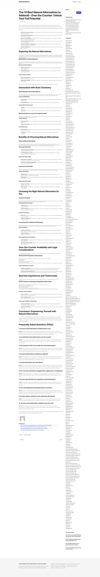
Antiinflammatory (69, 77)
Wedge (67, 520)
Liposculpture (68, 252)
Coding (67, 138)
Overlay (67, 325)
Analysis (67, 50)
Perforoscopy (68, 346)
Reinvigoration (68, 404)
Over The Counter (22, 9)
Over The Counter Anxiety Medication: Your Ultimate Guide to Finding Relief (39, 425)
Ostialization (68, 320)
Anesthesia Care (69, 54)
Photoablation (68, 350)
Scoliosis (67, 431)
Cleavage (67, 117)
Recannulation (68, 385)
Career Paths (68, 108)
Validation (67, 515)
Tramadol (67, 498)
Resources (68, 409)
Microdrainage (68, 281)
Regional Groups (69, 403)
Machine (67, 258)
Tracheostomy (68, 491)
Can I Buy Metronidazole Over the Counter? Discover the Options (36, 428)
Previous (21, 439)
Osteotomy (68, 319)
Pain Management (69, 331)
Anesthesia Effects (69, 58)
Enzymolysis (68, 195)
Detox (67, 173)
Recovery (67, 395)
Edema (67, 189)
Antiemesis (68, 75)
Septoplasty (68, 436)
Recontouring (68, 393)
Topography (68, 490)
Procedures (68, 369)
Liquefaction (68, 254)
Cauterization (68, 109)
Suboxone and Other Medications (72, 466)
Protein (67, 376)
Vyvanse (67, 518)
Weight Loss (68, 522)
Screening (68, 433)
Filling (67, 203)
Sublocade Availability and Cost (72, 458)
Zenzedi (67, 526)
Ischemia (67, 241)
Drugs (67, 186)
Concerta (67, 141)
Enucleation (68, 193)
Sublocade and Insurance (71, 452)
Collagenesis (68, 140)
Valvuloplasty (68, 517)
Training (67, 493)
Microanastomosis (69, 279)
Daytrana (67, 159)
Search (67, 9)
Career (67, 105)
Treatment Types (69, 504)
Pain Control (68, 330)
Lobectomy (68, 257)
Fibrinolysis (68, 201)
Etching (67, 198)
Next (60, 439)
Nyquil (67, 312)
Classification (68, 116)
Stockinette (68, 446)
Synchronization (69, 485)
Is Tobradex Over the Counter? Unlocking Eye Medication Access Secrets (72, 30)
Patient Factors (69, 338)
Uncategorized (68, 512)
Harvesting (68, 216)
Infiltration (68, 233)
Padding (67, 328)
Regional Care (68, 401)
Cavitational (68, 111)
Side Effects (68, 442)
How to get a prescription (71, 219)
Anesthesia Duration (70, 56)
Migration (67, 285)
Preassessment (69, 360)
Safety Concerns (69, 425)
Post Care (67, 357)
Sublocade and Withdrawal (71, 457)
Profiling (67, 373)
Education (68, 190)
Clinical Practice (69, 125)
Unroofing (68, 514)
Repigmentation (69, 406)
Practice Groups (69, 358)
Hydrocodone (68, 222)
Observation (68, 314)
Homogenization (69, 217)
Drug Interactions (69, 182)
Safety (67, 423)
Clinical (67, 119)
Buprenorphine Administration (71, 91)
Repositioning (68, 407)
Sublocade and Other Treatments (72, 455)
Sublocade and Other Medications (72, 453)
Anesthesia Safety (69, 70)
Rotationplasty (68, 420)
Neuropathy (68, 309)
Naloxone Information (70, 303)
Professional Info (69, 371)
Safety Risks (68, 426)
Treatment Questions (70, 503)
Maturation (68, 266)
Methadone (68, 274)
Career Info (68, 106)
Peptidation (68, 341)
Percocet (67, 344)
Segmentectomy (69, 434)
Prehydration (68, 361)
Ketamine (67, 246)
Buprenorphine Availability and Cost (73, 98)
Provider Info (68, 379)
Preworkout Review (69, 366)
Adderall (67, 43)
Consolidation (68, 143)
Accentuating (68, 42)
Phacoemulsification (70, 347)
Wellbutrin (68, 523)
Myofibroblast (68, 292)
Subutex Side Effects (70, 480)
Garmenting (68, 209)
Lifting (67, 251)
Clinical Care (68, 121)
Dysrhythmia (68, 187)
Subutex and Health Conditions (72, 474)
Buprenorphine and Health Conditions (73, 93)
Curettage (68, 154)
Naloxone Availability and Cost (72, 301)
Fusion (67, 208)
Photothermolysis (69, 352)
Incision (67, 230)
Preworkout (68, 365)
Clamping (67, 114)
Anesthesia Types (69, 74)
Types (67, 509)
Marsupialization (69, 265)
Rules (67, 422)
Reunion (67, 412)
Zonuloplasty (68, 528)
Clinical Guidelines (69, 124)
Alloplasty (67, 47)
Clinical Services (69, 130)
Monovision (68, 289)
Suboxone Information (70, 469)
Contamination (68, 144)
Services (67, 438)
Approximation (68, 80)
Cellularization (68, 113)
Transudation (68, 501)
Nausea (67, 308)
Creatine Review (69, 149)
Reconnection (68, 390)
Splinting (67, 444)
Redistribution (68, 396)
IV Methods (68, 243)
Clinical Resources (69, 129)
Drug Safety (68, 184)
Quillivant (67, 382)
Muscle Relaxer (69, 290)
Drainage (67, 181)
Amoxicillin (68, 48)
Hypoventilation (69, 225)
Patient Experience (69, 336)
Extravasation (68, 200)
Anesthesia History (69, 61)
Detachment (68, 171)
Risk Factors (68, 417)
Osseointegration (69, 316)
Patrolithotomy (68, 339)
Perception (68, 342)
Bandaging (68, 85)
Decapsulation (68, 163)
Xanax (67, 525)
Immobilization (68, 228)
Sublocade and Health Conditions (72, 450)
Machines (67, 262)
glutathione (68, 213)
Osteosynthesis (69, 317)
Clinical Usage (68, 133)
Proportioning (68, 374)
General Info (68, 211)
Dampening (68, 157)
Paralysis (67, 333)
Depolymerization (69, 168)
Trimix (67, 506)
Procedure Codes (69, 368)
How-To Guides (69, 220)
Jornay (67, 244)
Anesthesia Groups (69, 59)
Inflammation (68, 235)
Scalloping (68, 428)
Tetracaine (68, 488)
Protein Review (68, 377)
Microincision (68, 282)
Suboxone (68, 461)
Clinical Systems (69, 132)
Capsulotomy (68, 103)
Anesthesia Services (70, 72)
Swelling (67, 484)
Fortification (68, 206)
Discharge (68, 176)
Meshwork (68, 270)
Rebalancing (68, 384)
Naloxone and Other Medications (72, 300)
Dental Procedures (69, 167)
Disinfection (68, 178)
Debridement (68, 160)
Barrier (67, 86)
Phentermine (68, 349)
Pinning (67, 354)
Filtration (67, 205)
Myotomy (67, 295)
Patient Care (68, 335)
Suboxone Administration (70, 463)
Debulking (68, 162)
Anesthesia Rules (69, 69)
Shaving (67, 441)
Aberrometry (68, 40)
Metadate (67, 271)
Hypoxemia (68, 227)
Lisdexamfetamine (69, 255)
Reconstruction (69, 392)
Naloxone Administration (70, 296)
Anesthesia (68, 53)
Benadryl (67, 88)
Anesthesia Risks (69, 67)
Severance (68, 439)
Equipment (68, 197)
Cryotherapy (68, 152)
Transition (67, 499)
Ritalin (67, 419)
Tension (67, 487)
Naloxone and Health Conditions (72, 298)
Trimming (67, 507)
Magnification (68, 263)
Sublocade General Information (72, 460)
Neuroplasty (68, 311)
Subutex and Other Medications (72, 476)
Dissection (68, 179)
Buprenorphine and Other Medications (73, 95)
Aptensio (67, 81)
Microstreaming (69, 284)
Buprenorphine (68, 89)
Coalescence (68, 136)
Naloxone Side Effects (70, 304)
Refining (67, 398)
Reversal (67, 414)
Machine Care (68, 260)
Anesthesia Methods (70, 62)
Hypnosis (67, 224)
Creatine (67, 148)
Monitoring (68, 287)
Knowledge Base (69, 247)
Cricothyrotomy (69, 151)
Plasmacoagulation (69, 355)
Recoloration (68, 388)
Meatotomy (68, 268)
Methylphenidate (69, 278)
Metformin (68, 273)
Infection (67, 232)
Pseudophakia (68, 381)
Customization (68, 155)
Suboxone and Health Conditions (72, 465)
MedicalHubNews (24, 2)
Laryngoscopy (68, 249)
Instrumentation (69, 238)
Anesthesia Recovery (70, 66)
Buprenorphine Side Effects (71, 102)
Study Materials (69, 447)
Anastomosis (68, 51)
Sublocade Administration (71, 449)
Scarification (68, 430)
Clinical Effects (68, 122)
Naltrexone (68, 306)
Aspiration (68, 83)
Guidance (67, 214)
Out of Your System (69, 322)
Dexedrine (68, 174)
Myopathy (68, 293)
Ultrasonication (69, 510)
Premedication (68, 363)
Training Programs (69, 495)
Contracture (68, 146)
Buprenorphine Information (71, 100)
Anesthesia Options (69, 64)
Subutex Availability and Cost (71, 477)
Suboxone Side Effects (70, 471)
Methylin (67, 276)
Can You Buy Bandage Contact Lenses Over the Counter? (35, 429)
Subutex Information (70, 479)
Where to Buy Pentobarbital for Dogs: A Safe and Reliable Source (36, 426)
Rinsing (67, 415)
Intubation (68, 239)
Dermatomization (69, 170)
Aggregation (68, 45)
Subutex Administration (70, 472)
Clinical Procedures (69, 127)
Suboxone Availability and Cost (72, 468)
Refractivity (68, 400)
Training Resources (69, 496)
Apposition (68, 78)
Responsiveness (69, 411)
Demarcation (68, 165)
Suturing (67, 482)
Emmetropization (69, 192)
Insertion (67, 236)
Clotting (67, 135)
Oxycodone (68, 327)
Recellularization (69, 387)
